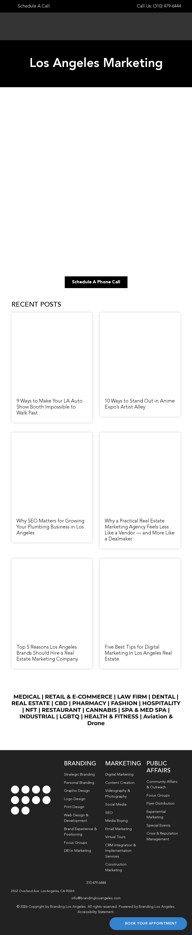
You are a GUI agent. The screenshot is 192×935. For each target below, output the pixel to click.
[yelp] (46, 800)
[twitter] (26, 790)
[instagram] (36, 790)
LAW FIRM (132, 696)
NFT (31, 710)
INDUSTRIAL (37, 716)
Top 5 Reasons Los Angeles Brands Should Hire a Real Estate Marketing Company (47, 653)
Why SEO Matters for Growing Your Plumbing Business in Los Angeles (50, 527)
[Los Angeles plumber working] (52, 435)
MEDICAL (27, 696)
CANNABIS (101, 710)
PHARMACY (89, 703)
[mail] (15, 811)
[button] (96, 891)
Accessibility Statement (96, 912)
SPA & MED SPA (144, 710)
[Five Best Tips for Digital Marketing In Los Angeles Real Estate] (140, 561)
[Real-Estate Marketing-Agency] (140, 435)
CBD (61, 703)
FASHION (124, 703)
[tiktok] (46, 790)
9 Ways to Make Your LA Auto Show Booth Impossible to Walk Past (49, 407)
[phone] (26, 811)
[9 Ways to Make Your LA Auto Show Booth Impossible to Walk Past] (52, 315)
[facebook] (15, 790)
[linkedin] (26, 800)
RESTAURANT (61, 710)
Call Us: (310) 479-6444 (159, 6)
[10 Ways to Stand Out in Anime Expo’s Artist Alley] (140, 315)
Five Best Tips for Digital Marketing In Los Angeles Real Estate (138, 653)
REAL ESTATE (31, 703)
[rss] (36, 800)
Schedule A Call (33, 6)
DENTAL (163, 696)
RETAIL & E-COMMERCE (78, 696)
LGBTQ (70, 716)
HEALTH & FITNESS (112, 716)
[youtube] (15, 800)
